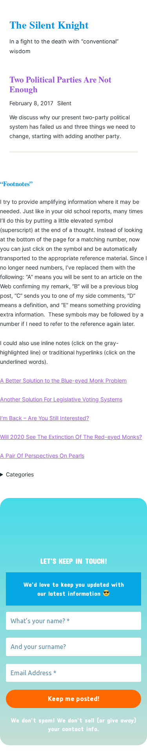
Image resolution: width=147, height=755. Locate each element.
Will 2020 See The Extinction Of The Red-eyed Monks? (71, 436)
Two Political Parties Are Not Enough (60, 84)
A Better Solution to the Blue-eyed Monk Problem (63, 380)
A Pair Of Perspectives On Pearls (42, 455)
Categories (20, 474)
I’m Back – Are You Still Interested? (44, 418)
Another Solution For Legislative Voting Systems (61, 399)
